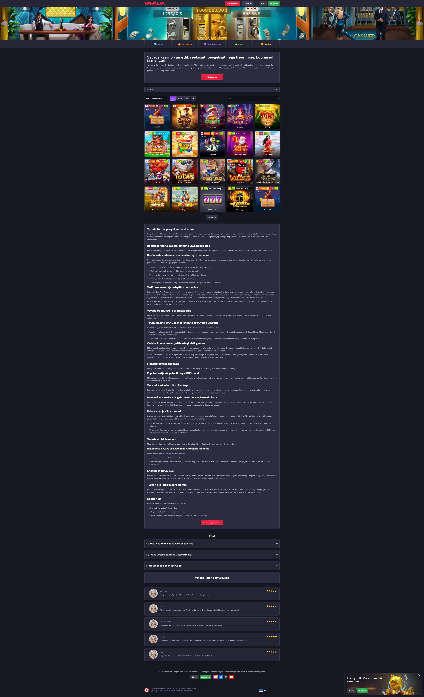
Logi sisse (248, 4)
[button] (2, 23)
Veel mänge (212, 217)
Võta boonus (212, 77)
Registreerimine (232, 4)
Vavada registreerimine (212, 523)
